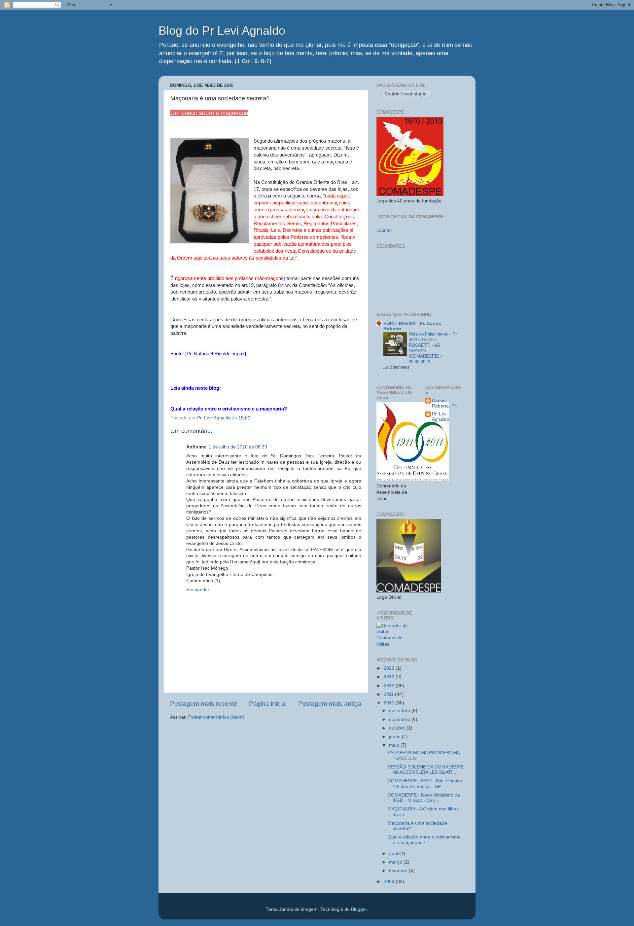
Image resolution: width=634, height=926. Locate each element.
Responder (197, 589)
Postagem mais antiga (330, 703)
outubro (397, 728)
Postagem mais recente (203, 703)
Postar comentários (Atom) (216, 717)
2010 (390, 702)
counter (384, 230)
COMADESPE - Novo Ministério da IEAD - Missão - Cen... (424, 798)
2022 (390, 668)
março (396, 862)
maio (395, 745)
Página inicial (268, 703)
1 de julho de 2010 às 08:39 (238, 447)
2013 (390, 676)
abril (394, 853)
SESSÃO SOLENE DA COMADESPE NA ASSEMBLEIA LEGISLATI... (426, 770)
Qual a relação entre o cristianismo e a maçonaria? (424, 840)
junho (395, 736)
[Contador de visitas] (395, 631)
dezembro (400, 710)
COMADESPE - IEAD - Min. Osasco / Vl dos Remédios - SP (425, 783)
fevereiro (399, 870)
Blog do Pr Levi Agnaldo (221, 30)
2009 (390, 881)
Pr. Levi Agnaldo (440, 416)
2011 (389, 694)
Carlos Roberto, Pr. (444, 403)
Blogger (359, 909)
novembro (400, 719)
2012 (390, 685)
